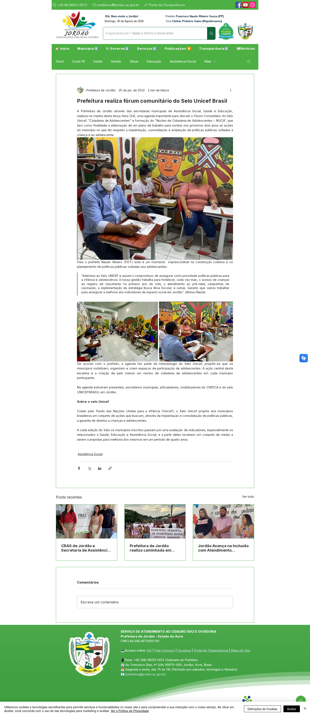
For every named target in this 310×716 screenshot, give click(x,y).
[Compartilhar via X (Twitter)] (89, 468)
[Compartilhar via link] (110, 468)
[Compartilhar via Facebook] (79, 468)
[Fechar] (304, 709)
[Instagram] (252, 5)
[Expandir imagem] (117, 331)
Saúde (97, 61)
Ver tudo (248, 496)
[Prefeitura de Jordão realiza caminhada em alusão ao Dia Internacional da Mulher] (155, 521)
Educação (154, 61)
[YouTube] (245, 5)
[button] (87, 48)
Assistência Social (183, 61)
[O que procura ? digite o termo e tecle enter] (211, 33)
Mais (207, 61)
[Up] (301, 700)
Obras (134, 61)
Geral (59, 61)
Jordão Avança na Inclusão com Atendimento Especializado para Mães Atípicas (223, 548)
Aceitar (291, 709)
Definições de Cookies (262, 709)
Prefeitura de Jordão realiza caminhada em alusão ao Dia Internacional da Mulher (155, 548)
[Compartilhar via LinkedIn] (100, 468)
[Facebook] (238, 5)
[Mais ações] (230, 90)
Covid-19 (78, 61)
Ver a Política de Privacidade (130, 711)
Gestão (116, 61)
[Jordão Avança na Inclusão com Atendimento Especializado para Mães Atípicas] (223, 521)
